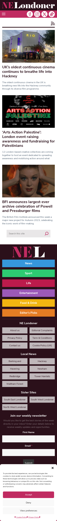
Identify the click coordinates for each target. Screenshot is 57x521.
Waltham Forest (14, 384)
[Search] (46, 233)
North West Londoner (14, 407)
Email (28, 446)
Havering (14, 368)
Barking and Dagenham (15, 362)
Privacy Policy (33, 517)
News (28, 263)
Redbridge (15, 376)
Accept (28, 494)
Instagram (37, 14)
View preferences (28, 510)
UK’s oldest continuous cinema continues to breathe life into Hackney (28, 71)
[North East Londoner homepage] (28, 5)
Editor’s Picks (28, 313)
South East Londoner (15, 399)
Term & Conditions (42, 338)
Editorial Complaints (42, 330)
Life (28, 283)
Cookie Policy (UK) (42, 345)
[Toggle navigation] (3, 14)
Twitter (44, 14)
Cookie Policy (21, 517)
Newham (42, 368)
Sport (28, 273)
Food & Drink (28, 303)
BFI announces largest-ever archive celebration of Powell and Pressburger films (27, 206)
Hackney (42, 361)
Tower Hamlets (42, 376)
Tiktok (52, 14)
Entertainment (28, 293)
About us (15, 330)
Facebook (30, 14)
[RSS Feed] (52, 23)
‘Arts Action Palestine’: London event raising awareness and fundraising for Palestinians (28, 139)
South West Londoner (42, 399)
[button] (52, 467)
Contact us (14, 345)
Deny (28, 502)
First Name (28, 432)
